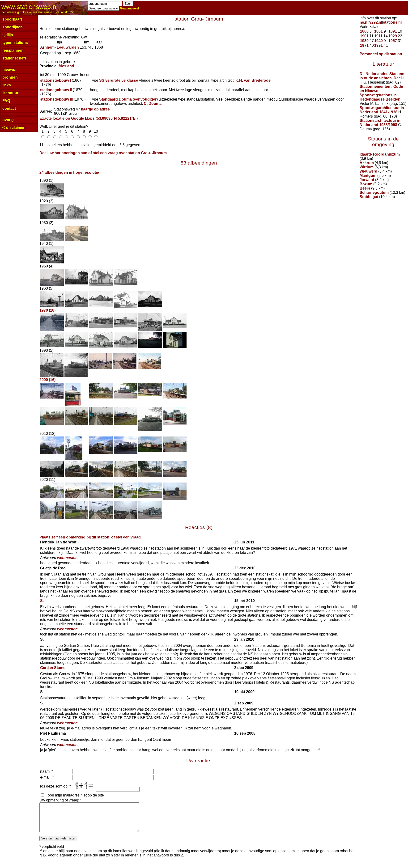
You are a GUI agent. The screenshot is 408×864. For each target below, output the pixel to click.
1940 (378, 41)
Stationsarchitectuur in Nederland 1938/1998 (380, 123)
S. (42, 601)
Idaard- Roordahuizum (380, 154)
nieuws (8, 70)
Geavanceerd (129, 8)
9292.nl (375, 22)
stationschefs (14, 58)
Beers (365, 188)
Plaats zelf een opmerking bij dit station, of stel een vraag (90, 537)
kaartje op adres (95, 109)
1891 (392, 31)
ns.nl (364, 22)
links (6, 85)
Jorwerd (367, 180)
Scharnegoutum (374, 193)
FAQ (6, 101)
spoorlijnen (12, 27)
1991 (378, 45)
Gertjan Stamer (53, 668)
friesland (66, 66)
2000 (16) (47, 380)
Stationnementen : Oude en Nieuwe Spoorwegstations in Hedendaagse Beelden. (381, 93)
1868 (364, 31)
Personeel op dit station (381, 54)
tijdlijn (7, 35)
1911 (378, 36)
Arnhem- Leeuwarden (59, 47)
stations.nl (392, 22)
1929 (392, 36)
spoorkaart (12, 19)
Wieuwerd (368, 171)
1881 (378, 31)
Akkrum (367, 163)
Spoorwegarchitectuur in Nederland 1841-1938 (382, 110)
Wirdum (367, 167)
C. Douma (153, 104)
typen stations (15, 43)
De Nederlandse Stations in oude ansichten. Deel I (382, 76)
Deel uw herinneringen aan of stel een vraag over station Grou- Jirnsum (103, 153)
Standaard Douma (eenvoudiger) (128, 99)
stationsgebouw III (56, 99)
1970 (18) (47, 310)
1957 (392, 41)
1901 (364, 36)
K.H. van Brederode (253, 80)
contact (9, 108)
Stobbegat (369, 197)
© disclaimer (13, 128)
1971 (364, 45)
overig (8, 120)
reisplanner (12, 50)
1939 (364, 41)
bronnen (10, 77)
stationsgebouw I (55, 80)
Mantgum (368, 176)
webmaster (67, 558)
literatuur (10, 93)
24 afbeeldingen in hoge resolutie (69, 172)
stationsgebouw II (56, 90)
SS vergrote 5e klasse (118, 80)
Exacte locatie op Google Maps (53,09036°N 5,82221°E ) (88, 118)
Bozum (366, 184)
